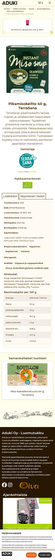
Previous (4, 33)
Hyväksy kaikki (45, 555)
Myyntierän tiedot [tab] (32, 196)
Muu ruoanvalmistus (15, 11)
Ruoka (31, 9)
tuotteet (33, 172)
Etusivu (7, 9)
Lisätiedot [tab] (10, 196)
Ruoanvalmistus (43, 9)
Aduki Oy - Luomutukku (23, 433)
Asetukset (31, 555)
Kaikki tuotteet (19, 9)
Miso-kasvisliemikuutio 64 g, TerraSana (27, 393)
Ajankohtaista (15, 495)
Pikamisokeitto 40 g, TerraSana (20, 14)
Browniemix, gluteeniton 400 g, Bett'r (27, 30)
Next (51, 33)
